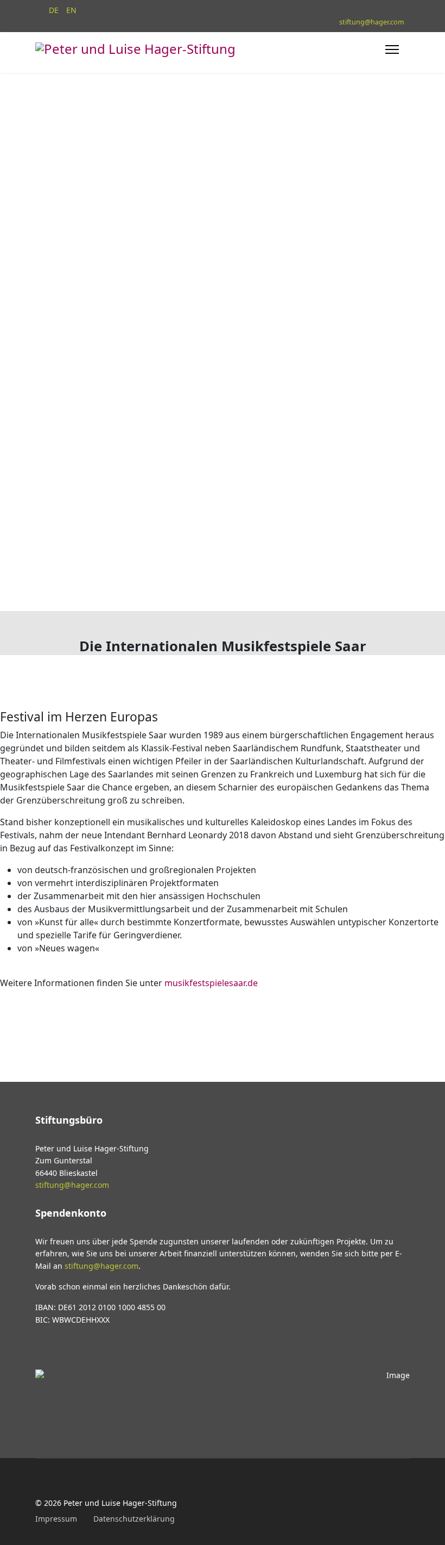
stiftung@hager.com (371, 22)
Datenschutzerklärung (134, 1518)
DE (54, 10)
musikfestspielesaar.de (211, 983)
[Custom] (60, 1486)
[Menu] (392, 54)
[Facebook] (38, 1486)
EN (71, 10)
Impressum (56, 1518)
